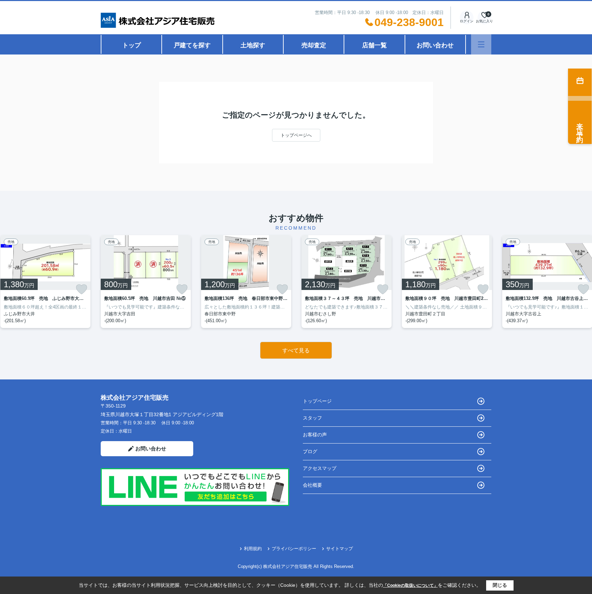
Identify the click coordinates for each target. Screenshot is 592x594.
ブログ (310, 451)
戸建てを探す (192, 45)
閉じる (500, 585)
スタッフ (312, 418)
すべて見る (296, 350)
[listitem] (146, 281)
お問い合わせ (435, 45)
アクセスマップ (319, 468)
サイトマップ (339, 548)
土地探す (253, 45)
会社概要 (312, 485)
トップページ (317, 401)
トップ (131, 45)
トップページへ (296, 135)
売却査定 (313, 45)
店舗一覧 (374, 45)
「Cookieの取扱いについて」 (410, 585)
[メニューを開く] (481, 44)
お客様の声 (315, 434)
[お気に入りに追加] (81, 289)
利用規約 (253, 548)
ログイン (466, 21)
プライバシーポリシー (294, 548)
